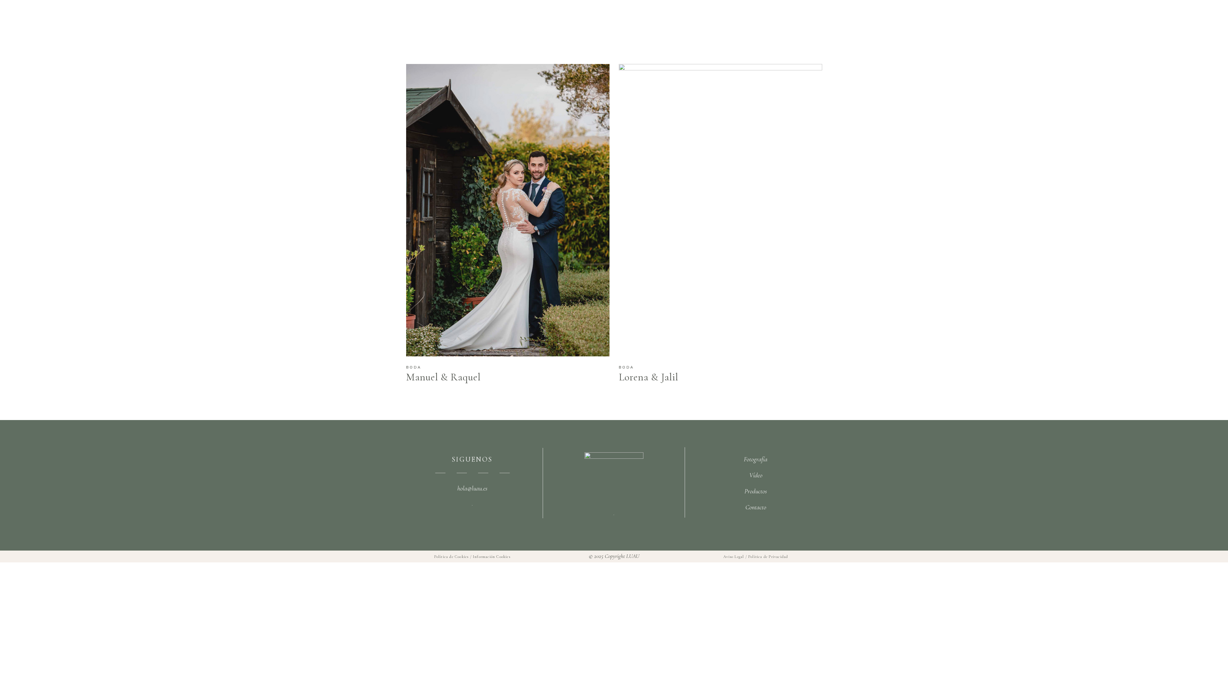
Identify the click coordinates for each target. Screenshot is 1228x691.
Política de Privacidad (768, 556)
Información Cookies (491, 556)
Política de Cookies (451, 556)
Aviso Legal (733, 556)
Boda (413, 367)
